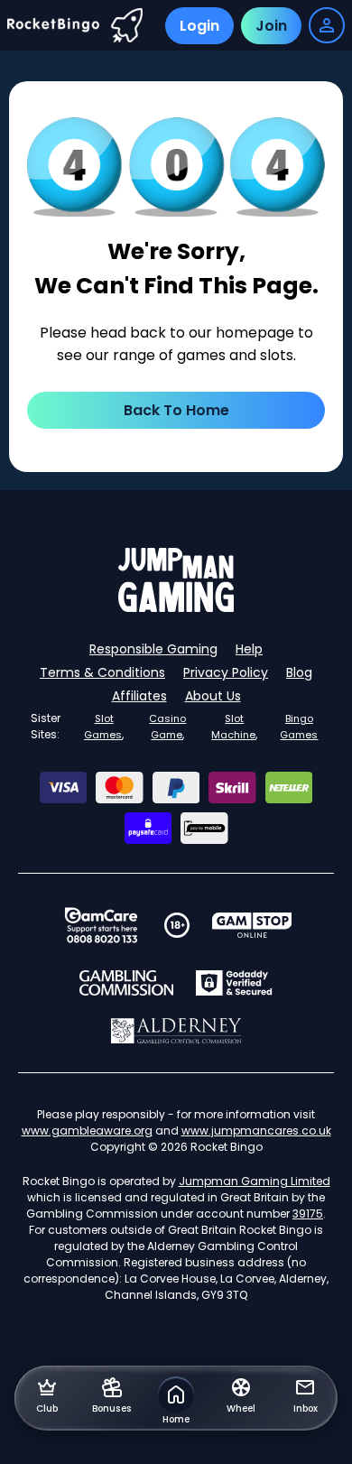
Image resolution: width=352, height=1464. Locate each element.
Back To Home (176, 410)
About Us (213, 696)
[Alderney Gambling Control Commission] (176, 1030)
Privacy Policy (225, 672)
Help (249, 649)
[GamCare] (101, 925)
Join (271, 25)
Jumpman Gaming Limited (254, 1181)
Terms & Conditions (102, 672)
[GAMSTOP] (252, 925)
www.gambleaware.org (87, 1130)
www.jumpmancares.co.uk (256, 1130)
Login (199, 25)
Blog (299, 672)
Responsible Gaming (153, 649)
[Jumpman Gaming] (176, 607)
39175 (307, 1213)
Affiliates (139, 696)
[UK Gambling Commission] (126, 983)
